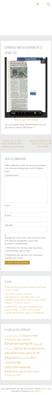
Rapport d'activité (13, 375)
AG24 (14, 336)
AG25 (18, 336)
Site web (9, 225)
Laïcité (23, 358)
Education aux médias (17, 339)
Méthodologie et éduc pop (22, 371)
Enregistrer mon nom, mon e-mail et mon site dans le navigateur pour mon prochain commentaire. (25, 241)
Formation (9, 349)
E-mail (8, 215)
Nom (8, 206)
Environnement (19, 344)
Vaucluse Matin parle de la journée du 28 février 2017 (40, 144)
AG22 (6, 336)
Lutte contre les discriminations (20, 362)
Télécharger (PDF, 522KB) (26, 120)
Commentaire (12, 175)
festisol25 (37, 344)
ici (34, 128)
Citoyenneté (29, 335)
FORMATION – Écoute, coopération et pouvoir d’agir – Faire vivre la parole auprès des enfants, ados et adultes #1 (24, 310)
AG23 (10, 336)
